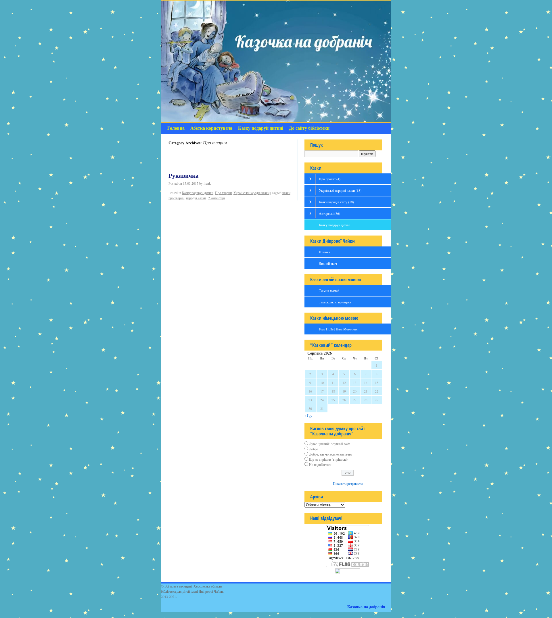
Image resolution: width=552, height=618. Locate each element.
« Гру (308, 415)
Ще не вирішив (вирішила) (328, 459)
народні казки (196, 198)
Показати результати (348, 483)
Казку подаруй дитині (260, 128)
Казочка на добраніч (366, 607)
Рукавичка (183, 175)
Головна (176, 128)
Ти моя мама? (329, 290)
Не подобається (320, 464)
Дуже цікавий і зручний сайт (329, 443)
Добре (313, 449)
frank (207, 183)
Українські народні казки (251, 192)
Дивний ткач (328, 263)
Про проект (329, 179)
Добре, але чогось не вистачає (330, 454)
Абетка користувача (211, 128)
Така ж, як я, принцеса (335, 302)
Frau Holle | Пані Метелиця (338, 329)
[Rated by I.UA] (347, 575)
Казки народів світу (336, 202)
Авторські (329, 213)
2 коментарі (216, 198)
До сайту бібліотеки (309, 128)
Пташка (324, 252)
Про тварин (223, 192)
